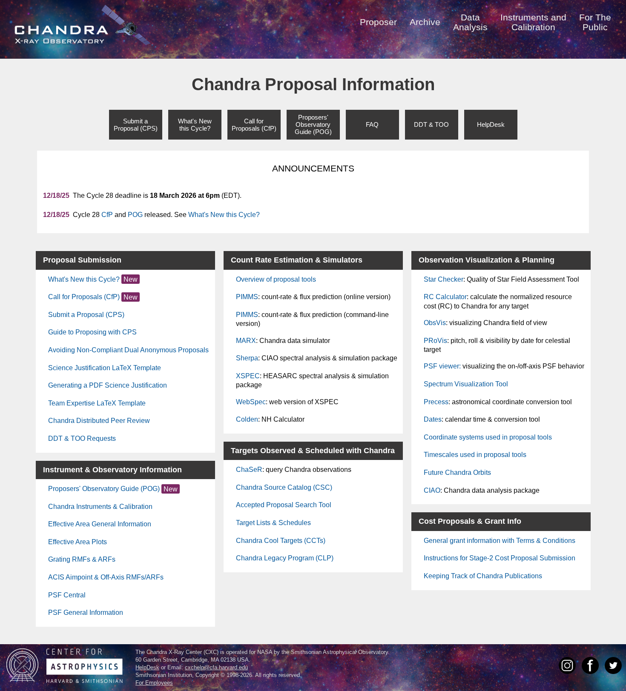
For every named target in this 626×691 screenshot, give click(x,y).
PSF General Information (85, 612)
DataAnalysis (470, 22)
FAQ (372, 124)
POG (135, 214)
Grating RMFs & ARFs (81, 559)
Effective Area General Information (99, 524)
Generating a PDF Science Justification (107, 385)
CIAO (432, 490)
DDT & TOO (431, 124)
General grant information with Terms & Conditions (499, 540)
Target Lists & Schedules (273, 522)
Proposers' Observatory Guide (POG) (104, 488)
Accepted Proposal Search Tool (283, 504)
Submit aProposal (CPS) (136, 124)
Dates (433, 419)
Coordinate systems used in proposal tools (488, 437)
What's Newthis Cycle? (195, 124)
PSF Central (67, 595)
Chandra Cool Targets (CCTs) (280, 540)
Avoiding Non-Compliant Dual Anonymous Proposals (128, 350)
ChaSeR (249, 469)
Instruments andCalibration (533, 22)
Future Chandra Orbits (457, 472)
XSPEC (248, 376)
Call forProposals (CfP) (254, 124)
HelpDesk (491, 124)
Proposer (378, 22)
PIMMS (247, 296)
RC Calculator (445, 296)
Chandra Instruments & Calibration (100, 506)
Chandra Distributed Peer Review (99, 420)
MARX (246, 340)
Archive (425, 22)
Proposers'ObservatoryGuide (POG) (313, 124)
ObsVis (435, 322)
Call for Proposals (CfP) (84, 296)
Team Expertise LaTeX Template (97, 403)
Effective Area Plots (77, 541)
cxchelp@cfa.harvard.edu (216, 667)
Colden (247, 419)
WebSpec (251, 401)
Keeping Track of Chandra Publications (483, 576)
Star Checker (443, 279)
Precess (436, 401)
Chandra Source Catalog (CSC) (284, 487)
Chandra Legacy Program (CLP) (284, 558)
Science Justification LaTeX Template (104, 367)
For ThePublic (595, 22)
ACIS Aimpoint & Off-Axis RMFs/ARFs (106, 577)
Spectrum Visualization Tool (466, 384)
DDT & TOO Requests (82, 438)
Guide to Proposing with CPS (92, 332)
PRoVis (435, 340)
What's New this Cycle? (224, 214)
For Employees (154, 683)
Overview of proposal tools (276, 279)
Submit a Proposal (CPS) (86, 314)
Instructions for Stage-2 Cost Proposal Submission (499, 558)
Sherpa (247, 358)
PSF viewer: (442, 366)
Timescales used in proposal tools (475, 454)
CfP (107, 214)
